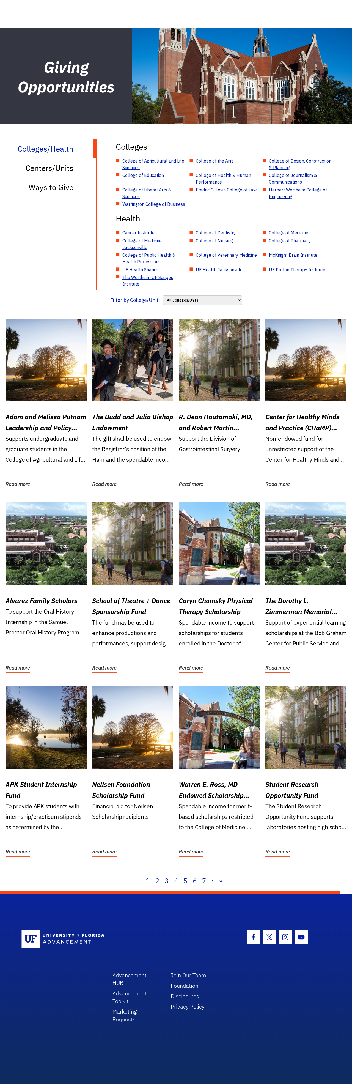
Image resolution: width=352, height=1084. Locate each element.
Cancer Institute (138, 233)
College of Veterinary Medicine (226, 255)
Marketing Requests (124, 1015)
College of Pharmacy (290, 240)
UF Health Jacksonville (219, 269)
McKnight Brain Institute (293, 255)
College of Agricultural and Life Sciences (153, 164)
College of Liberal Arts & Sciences (146, 193)
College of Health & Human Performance (223, 179)
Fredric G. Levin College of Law (226, 190)
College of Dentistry (216, 233)
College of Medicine (288, 233)
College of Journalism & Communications (293, 179)
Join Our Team (188, 975)
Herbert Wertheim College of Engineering (298, 193)
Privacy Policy (188, 1006)
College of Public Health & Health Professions (148, 258)
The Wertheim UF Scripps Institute (147, 281)
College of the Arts (214, 161)
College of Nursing (214, 240)
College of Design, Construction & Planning (300, 164)
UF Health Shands (140, 269)
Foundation (184, 985)
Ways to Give (51, 187)
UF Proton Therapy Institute (297, 269)
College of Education (143, 175)
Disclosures (185, 996)
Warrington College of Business (153, 204)
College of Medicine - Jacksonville (143, 244)
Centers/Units (49, 168)
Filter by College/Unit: (135, 300)
